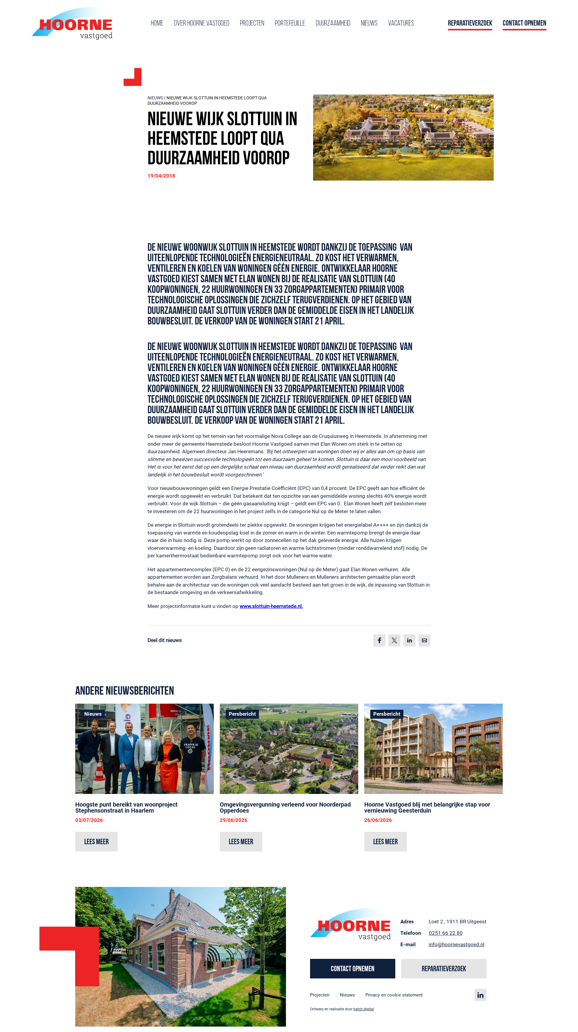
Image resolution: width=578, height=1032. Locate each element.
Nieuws (369, 23)
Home (157, 23)
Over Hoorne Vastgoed (201, 23)
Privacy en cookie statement (394, 994)
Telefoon (410, 933)
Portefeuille (290, 23)
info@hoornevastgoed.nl (456, 944)
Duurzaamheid (333, 23)
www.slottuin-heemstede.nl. (271, 606)
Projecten (252, 23)
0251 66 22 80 (446, 933)
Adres (407, 921)
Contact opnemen (524, 23)
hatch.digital (363, 1009)
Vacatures (401, 23)
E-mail (408, 944)
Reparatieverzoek (470, 23)
